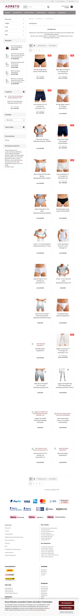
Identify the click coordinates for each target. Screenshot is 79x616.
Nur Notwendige (66, 608)
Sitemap (7, 140)
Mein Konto (44, 571)
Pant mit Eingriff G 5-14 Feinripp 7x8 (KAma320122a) (63, 176)
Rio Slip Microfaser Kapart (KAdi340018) (62, 315)
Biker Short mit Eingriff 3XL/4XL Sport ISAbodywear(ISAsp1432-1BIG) (41, 385)
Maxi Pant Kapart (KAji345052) (63, 454)
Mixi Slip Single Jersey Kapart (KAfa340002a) (40, 70)
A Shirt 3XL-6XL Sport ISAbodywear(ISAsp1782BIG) (42, 140)
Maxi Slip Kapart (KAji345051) (40, 349)
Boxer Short (8, 19)
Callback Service (9, 552)
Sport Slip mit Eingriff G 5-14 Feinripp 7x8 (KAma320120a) (63, 71)
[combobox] (41, 45)
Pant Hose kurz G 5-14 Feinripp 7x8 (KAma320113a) (40, 106)
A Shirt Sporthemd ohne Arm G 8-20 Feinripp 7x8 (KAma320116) (62, 246)
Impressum (8, 528)
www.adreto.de (9, 588)
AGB (6, 546)
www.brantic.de (18, 160)
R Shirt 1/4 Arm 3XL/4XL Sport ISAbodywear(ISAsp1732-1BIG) (63, 281)
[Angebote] (23, 92)
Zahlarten (7, 543)
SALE (42, 598)
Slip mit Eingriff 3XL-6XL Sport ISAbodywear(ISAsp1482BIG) (42, 211)
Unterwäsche (17, 12)
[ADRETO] (12, 7)
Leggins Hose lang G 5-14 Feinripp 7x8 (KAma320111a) (63, 350)
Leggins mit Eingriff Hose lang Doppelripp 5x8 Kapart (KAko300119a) (40, 420)
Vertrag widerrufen (9, 540)
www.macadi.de (9, 591)
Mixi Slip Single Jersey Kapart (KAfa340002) (62, 210)
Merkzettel (71, 1)
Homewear (51, 12)
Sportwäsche (41, 12)
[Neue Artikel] (23, 127)
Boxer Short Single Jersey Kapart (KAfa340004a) (62, 141)
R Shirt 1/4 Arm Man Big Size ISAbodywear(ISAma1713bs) (42, 245)
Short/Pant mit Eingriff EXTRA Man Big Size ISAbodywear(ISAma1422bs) (42, 315)
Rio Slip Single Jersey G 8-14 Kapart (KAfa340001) (63, 106)
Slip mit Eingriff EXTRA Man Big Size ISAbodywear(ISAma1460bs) (42, 176)
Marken (7, 12)
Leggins (7, 23)
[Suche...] (48, 7)
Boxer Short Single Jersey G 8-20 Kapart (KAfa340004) (63, 420)
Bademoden (61, 12)
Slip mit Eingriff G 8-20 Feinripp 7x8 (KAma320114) (40, 281)
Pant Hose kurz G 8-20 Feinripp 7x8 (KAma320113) (40, 455)
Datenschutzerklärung (39, 610)
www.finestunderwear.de (11, 593)
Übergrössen (44, 595)
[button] (53, 1)
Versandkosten (9, 534)
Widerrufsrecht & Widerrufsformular (14, 537)
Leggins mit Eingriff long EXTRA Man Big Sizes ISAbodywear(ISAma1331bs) (64, 385)
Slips (6, 34)
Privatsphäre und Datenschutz (13, 549)
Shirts (6, 31)
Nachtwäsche (29, 12)
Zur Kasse (43, 573)
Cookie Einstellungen (10, 555)
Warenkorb (44, 570)
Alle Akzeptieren (66, 603)
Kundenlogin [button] (61, 1)
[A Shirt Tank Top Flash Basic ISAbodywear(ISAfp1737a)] (14, 97)
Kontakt (7, 531)
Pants (6, 27)
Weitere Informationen (66, 612)
